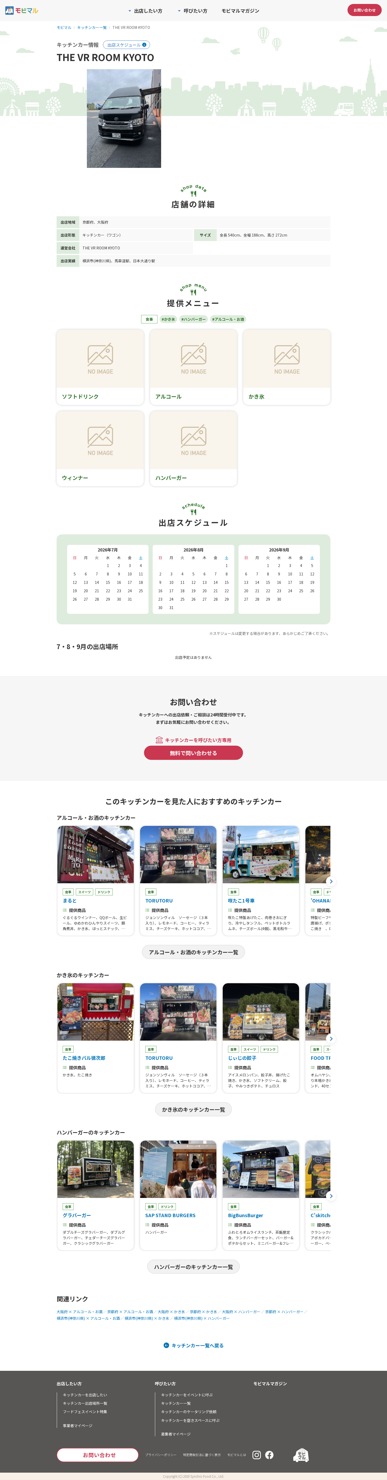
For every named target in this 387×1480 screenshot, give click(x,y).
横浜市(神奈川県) (96, 260)
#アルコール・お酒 (228, 319)
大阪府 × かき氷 (171, 1311)
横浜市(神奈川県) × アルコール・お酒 (88, 1318)
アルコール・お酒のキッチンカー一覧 (193, 952)
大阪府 (102, 222)
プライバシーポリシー (161, 1454)
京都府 (87, 222)
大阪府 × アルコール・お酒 (79, 1311)
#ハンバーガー (193, 319)
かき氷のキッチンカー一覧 (193, 1109)
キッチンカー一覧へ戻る (198, 1345)
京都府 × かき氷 (203, 1311)
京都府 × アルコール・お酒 (130, 1311)
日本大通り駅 (144, 260)
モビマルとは (236, 1454)
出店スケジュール (124, 45)
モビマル (64, 27)
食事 (149, 319)
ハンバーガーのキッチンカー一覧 (193, 1267)
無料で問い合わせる (193, 753)
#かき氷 (168, 319)
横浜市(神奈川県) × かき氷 (147, 1318)
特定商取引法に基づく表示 (202, 1454)
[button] (331, 881)
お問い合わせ (365, 10)
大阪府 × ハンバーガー (241, 1311)
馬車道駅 (122, 260)
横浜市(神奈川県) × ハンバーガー (202, 1318)
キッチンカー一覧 (92, 27)
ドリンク (104, 892)
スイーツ (84, 892)
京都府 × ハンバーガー (284, 1311)
